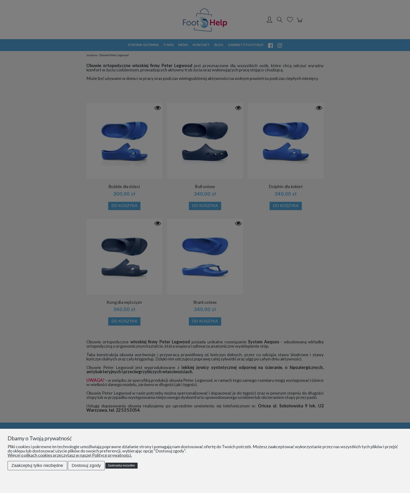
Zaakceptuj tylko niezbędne (37, 465)
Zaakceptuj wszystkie (121, 465)
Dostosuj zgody (86, 465)
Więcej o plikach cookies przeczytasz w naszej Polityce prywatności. (70, 455)
